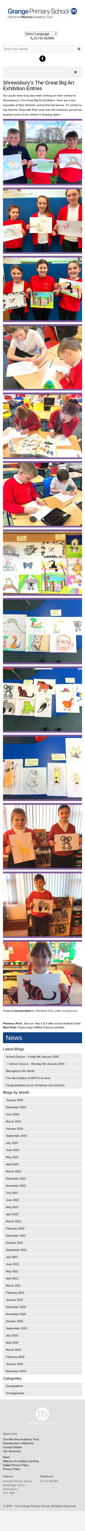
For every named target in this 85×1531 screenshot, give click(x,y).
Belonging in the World (20, 1071)
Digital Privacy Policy (16, 1465)
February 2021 (15, 1292)
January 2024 (14, 1128)
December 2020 (16, 1306)
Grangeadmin (14, 1386)
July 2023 (12, 1142)
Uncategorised (69, 1011)
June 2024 (12, 1114)
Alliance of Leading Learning (21, 1461)
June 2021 (12, 1264)
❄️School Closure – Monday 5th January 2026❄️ (37, 1063)
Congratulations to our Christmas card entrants (35, 1085)
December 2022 (16, 1178)
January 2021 (14, 1299)
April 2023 (12, 1164)
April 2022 (12, 1214)
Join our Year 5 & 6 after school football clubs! (52, 1023)
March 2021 (13, 1285)
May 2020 (12, 1342)
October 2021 (14, 1242)
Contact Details (12, 1447)
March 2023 (13, 1171)
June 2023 (12, 1150)
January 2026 (14, 1100)
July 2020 (12, 1335)
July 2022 (12, 1192)
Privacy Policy (11, 1469)
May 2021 (12, 1271)
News (6, 1457)
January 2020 (14, 1364)
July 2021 (12, 1257)
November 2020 (16, 1314)
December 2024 (16, 1107)
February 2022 (15, 1228)
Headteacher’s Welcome (18, 1443)
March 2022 (13, 1221)
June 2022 (12, 1199)
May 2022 (12, 1207)
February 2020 (15, 1356)
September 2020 (16, 1328)
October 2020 (14, 1321)
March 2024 (13, 1121)
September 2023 (16, 1135)
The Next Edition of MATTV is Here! (28, 1078)
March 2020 (13, 1349)
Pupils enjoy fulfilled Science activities (41, 1027)
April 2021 (12, 1278)
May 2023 (12, 1157)
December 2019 (16, 1371)
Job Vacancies (12, 1451)
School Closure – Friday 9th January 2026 (32, 1056)
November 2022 (16, 1185)
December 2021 (16, 1235)
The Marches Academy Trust (21, 1439)
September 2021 (16, 1249)
